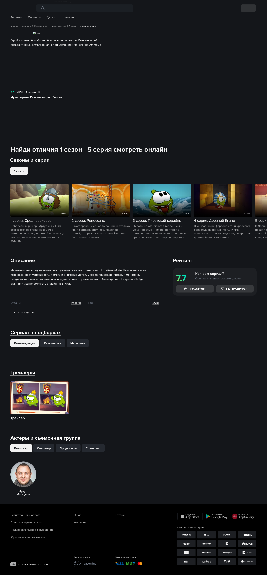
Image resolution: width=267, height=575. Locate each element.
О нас (77, 514)
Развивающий (40, 97)
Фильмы (16, 17)
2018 (20, 92)
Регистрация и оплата (25, 514)
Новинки (67, 17)
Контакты (80, 522)
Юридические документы (27, 537)
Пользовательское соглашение (32, 529)
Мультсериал (19, 97)
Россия (57, 97)
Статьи (120, 514)
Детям (51, 17)
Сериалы (34, 17)
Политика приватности (26, 522)
